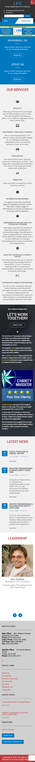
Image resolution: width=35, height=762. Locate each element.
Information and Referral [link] (17, 199)
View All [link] (17, 55)
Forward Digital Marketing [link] (22, 759)
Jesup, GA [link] (6, 690)
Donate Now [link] (8, 735)
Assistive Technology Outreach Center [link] (17, 256)
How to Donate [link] (8, 730)
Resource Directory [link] (10, 679)
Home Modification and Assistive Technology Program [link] (17, 223)
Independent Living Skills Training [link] (18, 132)
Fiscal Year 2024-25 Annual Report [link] (18, 452)
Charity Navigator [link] (7, 404)
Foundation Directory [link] (11, 356)
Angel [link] (16, 475)
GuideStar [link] (5, 360)
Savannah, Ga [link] (7, 687)
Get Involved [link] (7, 681)
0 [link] (26, 456)
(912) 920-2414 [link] (9, 12)
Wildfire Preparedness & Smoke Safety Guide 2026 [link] (20, 470)
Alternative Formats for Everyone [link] (17, 283)
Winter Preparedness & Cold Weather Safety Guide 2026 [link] (21, 506)
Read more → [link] (13, 461)
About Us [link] (5, 673)
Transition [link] (17, 180)
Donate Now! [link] (26, 21)
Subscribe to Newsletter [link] (13, 742)
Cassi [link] (16, 456)
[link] (33, 2)
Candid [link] (13, 348)
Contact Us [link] (6, 676)
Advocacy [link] (17, 108)
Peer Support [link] (17, 156)
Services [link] (5, 684)
